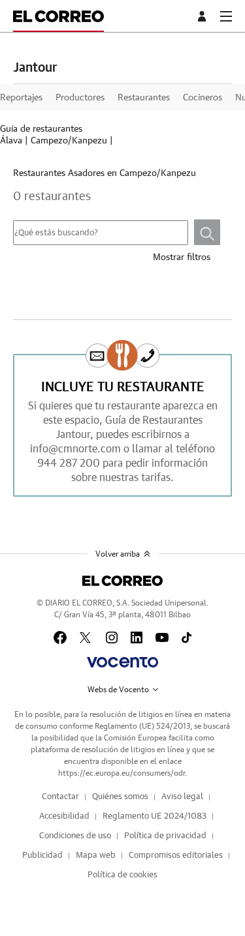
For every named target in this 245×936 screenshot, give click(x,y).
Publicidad (42, 855)
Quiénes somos (120, 797)
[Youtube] (162, 637)
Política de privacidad (165, 836)
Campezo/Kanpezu (69, 140)
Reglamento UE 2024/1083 (154, 816)
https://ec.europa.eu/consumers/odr (121, 773)
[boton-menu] (226, 16)
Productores (80, 97)
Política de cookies (122, 875)
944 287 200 (68, 463)
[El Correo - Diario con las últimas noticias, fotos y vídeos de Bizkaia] (58, 16)
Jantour (35, 67)
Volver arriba (117, 554)
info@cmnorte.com (75, 449)
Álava (11, 140)
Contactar (60, 797)
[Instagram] (112, 637)
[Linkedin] (136, 637)
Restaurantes (144, 97)
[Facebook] (60, 637)
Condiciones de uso (75, 836)
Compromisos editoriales (176, 855)
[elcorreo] (122, 581)
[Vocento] (122, 662)
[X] (86, 637)
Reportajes (21, 97)
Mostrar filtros (181, 257)
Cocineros (202, 97)
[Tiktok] (186, 637)
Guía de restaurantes (41, 129)
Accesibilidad (64, 816)
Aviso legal (182, 797)
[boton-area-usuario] (204, 16)
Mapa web (96, 855)
